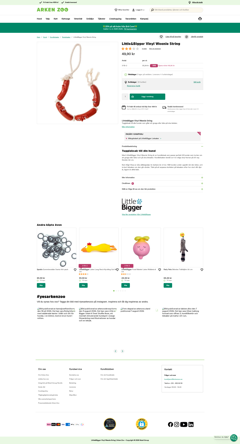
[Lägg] (75, 270)
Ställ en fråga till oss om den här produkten (139, 189)
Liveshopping (115, 19)
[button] (56, 327)
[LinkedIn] (191, 424)
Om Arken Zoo (43, 375)
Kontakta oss (74, 375)
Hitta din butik (197, 2)
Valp (48, 19)
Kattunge (66, 19)
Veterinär (78, 19)
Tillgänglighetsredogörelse (48, 395)
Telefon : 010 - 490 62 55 (173, 383)
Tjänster (101, 19)
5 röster (144, 48)
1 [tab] (113, 290)
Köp (41, 285)
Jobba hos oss (43, 379)
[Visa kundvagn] (200, 19)
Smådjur (90, 19)
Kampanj (144, 19)
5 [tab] (123, 290)
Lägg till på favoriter (173, 37)
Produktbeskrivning (129, 146)
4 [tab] (120, 290)
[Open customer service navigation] (234, 438)
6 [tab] (125, 290)
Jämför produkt (197, 37)
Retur (71, 391)
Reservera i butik (133, 86)
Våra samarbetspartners (47, 399)
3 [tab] (118, 290)
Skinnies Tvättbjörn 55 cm (178, 270)
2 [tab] (116, 290)
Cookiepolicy (43, 391)
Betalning (72, 383)
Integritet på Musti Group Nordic (50, 383)
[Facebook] (170, 424)
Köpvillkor (73, 395)
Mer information (128, 127)
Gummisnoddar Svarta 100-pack (52, 270)
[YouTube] (184, 424)
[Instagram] (177, 424)
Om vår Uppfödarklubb (109, 379)
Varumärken (130, 19)
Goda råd (41, 387)
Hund (39, 19)
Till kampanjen (130, 29)
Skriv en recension (155, 48)
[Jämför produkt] (186, 36)
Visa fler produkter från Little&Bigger (136, 215)
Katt (56, 19)
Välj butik (197, 82)
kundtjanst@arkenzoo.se (173, 379)
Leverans (72, 387)
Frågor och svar (75, 379)
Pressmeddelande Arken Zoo (48, 403)
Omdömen (127, 183)
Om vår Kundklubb (107, 375)
